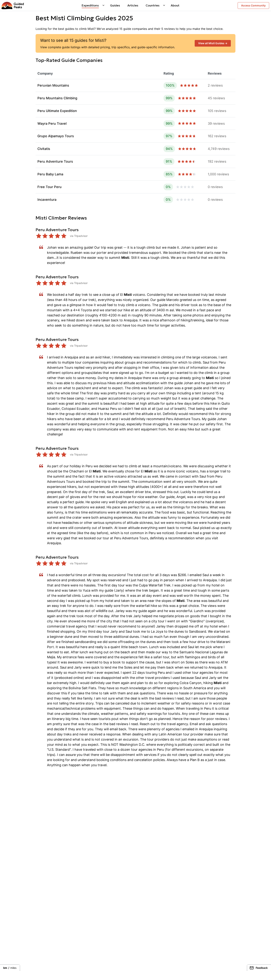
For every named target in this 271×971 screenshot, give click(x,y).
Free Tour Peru (49, 187)
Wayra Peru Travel (52, 123)
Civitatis (43, 149)
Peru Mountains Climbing (57, 98)
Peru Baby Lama (50, 174)
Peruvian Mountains (53, 85)
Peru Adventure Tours (55, 161)
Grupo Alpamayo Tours (55, 136)
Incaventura (46, 199)
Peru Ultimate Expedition (57, 111)
